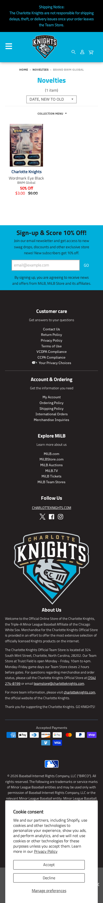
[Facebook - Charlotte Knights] (51, 517)
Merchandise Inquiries (51, 420)
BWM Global (26, 183)
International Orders (52, 414)
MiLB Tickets (52, 476)
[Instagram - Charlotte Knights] (61, 517)
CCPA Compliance (52, 357)
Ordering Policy (52, 403)
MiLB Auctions (51, 465)
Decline (49, 878)
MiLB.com (51, 454)
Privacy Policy (46, 851)
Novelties (40, 69)
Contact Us (51, 329)
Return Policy (51, 334)
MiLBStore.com (52, 459)
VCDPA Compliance (51, 351)
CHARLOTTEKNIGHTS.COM (51, 507)
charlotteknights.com (79, 692)
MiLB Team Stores (52, 482)
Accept (49, 865)
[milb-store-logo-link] (51, 768)
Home (23, 69)
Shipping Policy (52, 408)
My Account (51, 397)
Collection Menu (50, 113)
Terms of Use (51, 346)
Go (86, 265)
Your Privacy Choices (54, 363)
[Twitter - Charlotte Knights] (43, 517)
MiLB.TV (51, 470)
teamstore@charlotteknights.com (59, 683)
